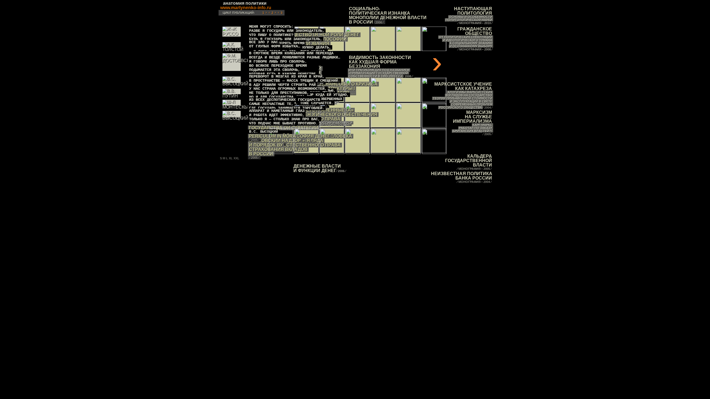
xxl (236, 158)
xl (231, 158)
